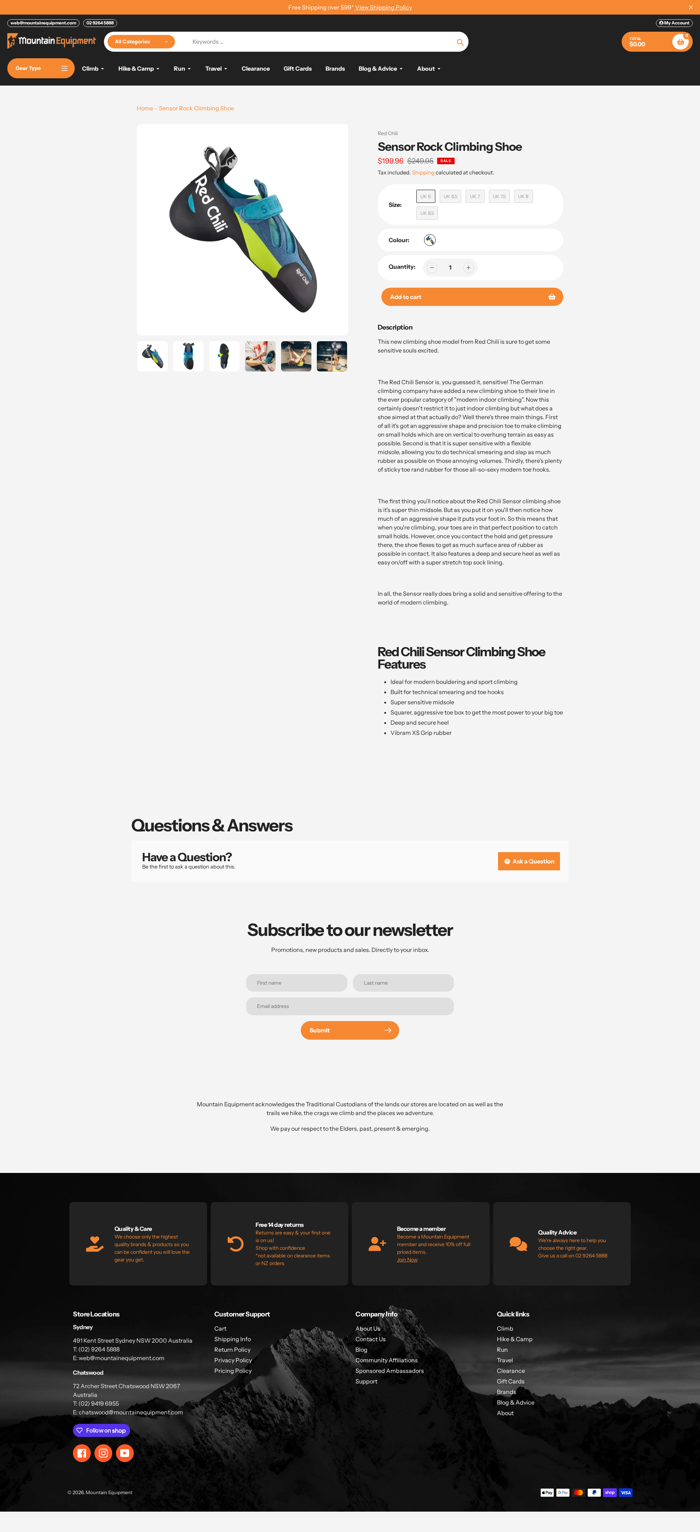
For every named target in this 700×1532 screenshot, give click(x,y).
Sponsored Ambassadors (389, 1370)
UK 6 (425, 196)
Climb (505, 1328)
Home (145, 108)
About (505, 1413)
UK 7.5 (499, 196)
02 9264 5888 (100, 22)
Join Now (407, 1259)
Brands (506, 1391)
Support (366, 1381)
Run (502, 1349)
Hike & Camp (515, 1339)
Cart (220, 1328)
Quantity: (402, 266)
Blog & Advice (515, 1402)
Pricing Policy (233, 1370)
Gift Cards (511, 1381)
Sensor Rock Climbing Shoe (196, 108)
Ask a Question (533, 861)
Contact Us (370, 1339)
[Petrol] (430, 240)
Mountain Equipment (109, 1492)
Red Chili (388, 133)
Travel (505, 1360)
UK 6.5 (450, 196)
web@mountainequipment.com (43, 22)
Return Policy (232, 1349)
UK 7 (475, 196)
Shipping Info (232, 1339)
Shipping (423, 172)
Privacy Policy (233, 1360)
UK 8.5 (427, 213)
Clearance (511, 1370)
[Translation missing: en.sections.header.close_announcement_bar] (691, 7)
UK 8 (523, 196)
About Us (367, 1328)
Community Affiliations (386, 1360)
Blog (361, 1349)
